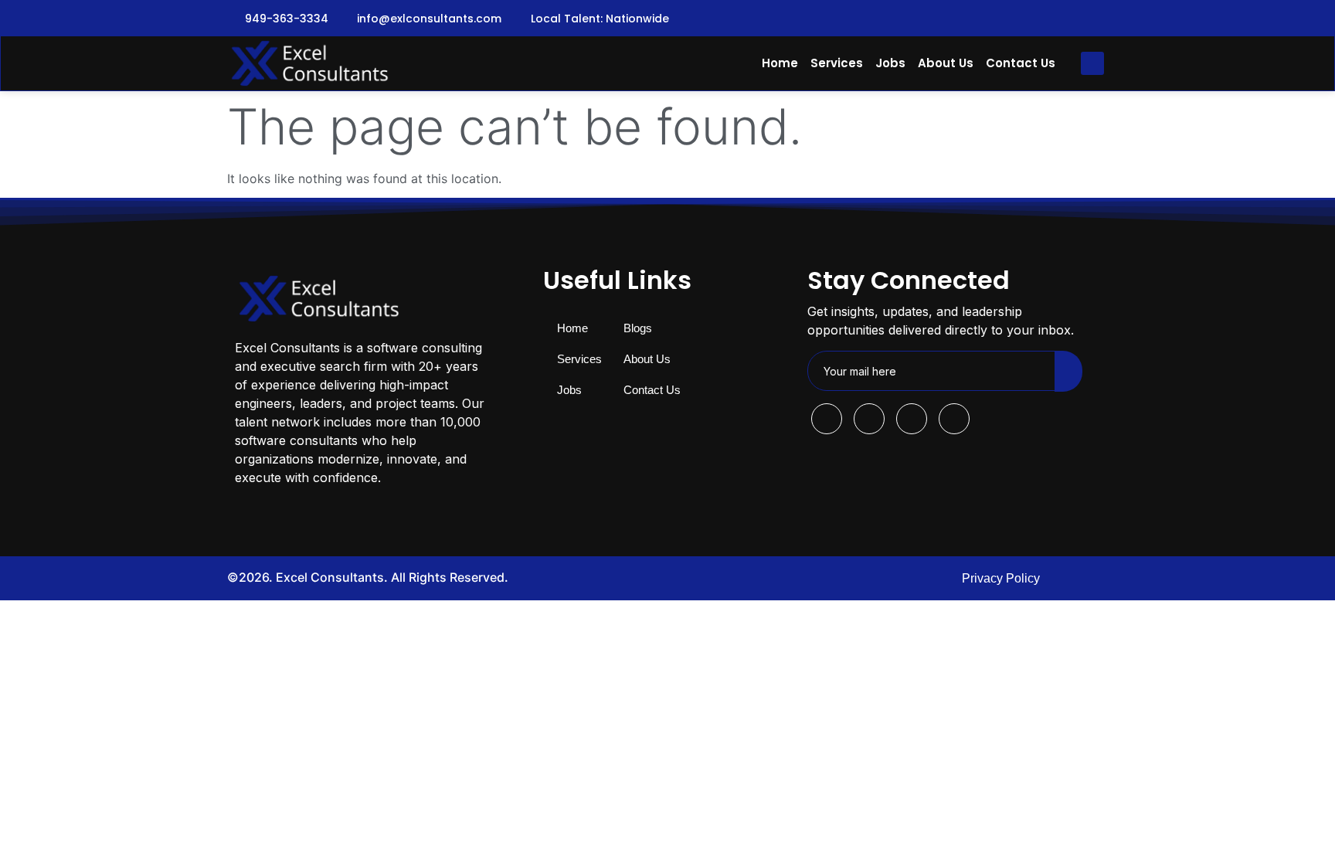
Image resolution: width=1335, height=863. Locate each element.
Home (780, 63)
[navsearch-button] (1092, 63)
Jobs (890, 63)
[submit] (1068, 371)
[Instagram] (1031, 18)
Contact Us (1020, 63)
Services (836, 63)
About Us (945, 63)
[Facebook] (998, 18)
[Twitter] (1064, 18)
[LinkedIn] (1097, 18)
